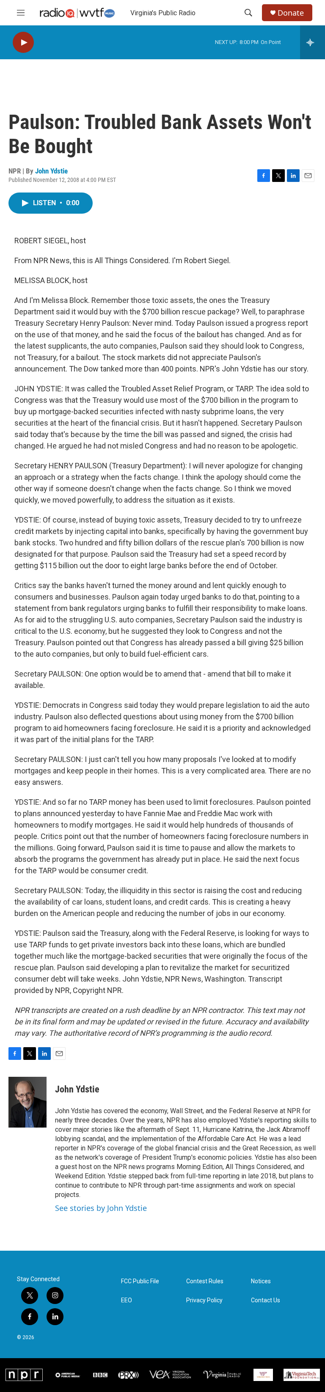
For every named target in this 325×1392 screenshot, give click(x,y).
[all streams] (312, 42)
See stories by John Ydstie (101, 1208)
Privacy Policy (204, 1300)
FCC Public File (140, 1281)
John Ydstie (51, 171)
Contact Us (265, 1300)
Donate (291, 12)
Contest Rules (204, 1281)
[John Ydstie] (27, 1102)
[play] (23, 42)
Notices (261, 1281)
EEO (126, 1300)
